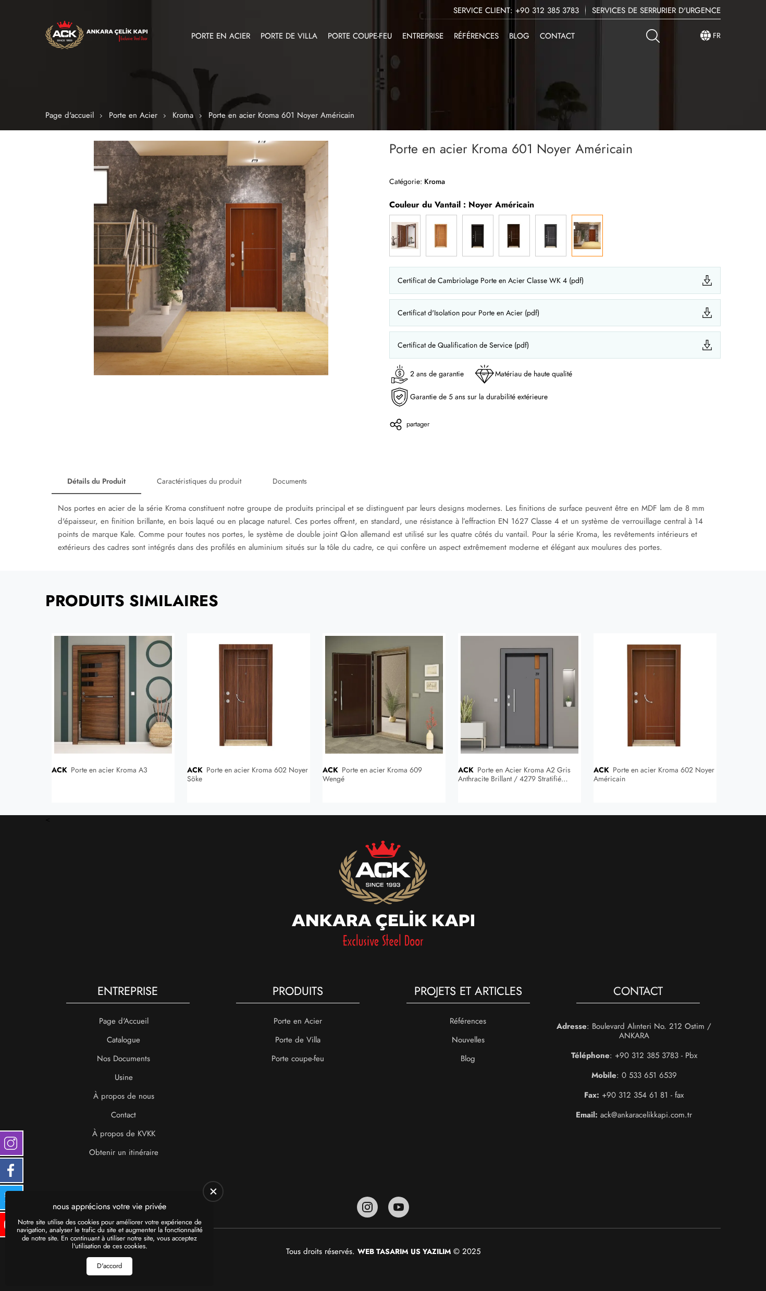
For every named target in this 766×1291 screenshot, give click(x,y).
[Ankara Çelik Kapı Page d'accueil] (96, 36)
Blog (519, 36)
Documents (290, 481)
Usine (124, 1077)
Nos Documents (123, 1058)
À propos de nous (123, 1096)
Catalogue (123, 1039)
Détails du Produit (96, 481)
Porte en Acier (220, 36)
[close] (213, 1191)
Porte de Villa (289, 36)
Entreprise (422, 36)
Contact (557, 36)
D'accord (109, 1266)
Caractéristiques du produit (199, 481)
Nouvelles (468, 1039)
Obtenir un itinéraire (123, 1152)
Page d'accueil (69, 115)
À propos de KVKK (123, 1133)
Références (476, 36)
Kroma (182, 115)
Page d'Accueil (124, 1021)
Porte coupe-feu (360, 36)
